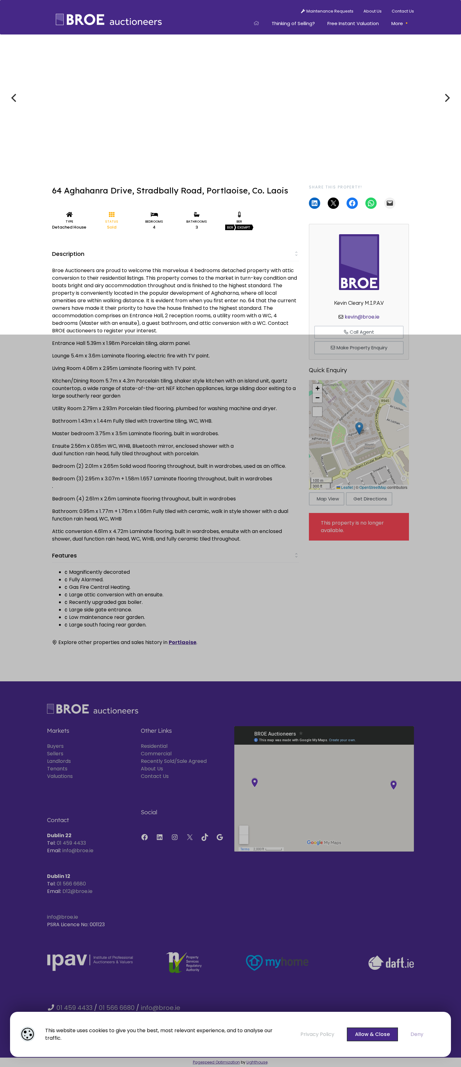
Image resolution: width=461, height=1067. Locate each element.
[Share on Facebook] (352, 203)
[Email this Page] (333, 203)
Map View (328, 498)
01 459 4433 (71, 843)
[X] (189, 837)
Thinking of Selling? (293, 23)
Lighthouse (257, 1062)
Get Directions (370, 498)
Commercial (156, 753)
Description (68, 254)
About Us (152, 768)
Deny (417, 1034)
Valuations (60, 776)
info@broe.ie (77, 850)
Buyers (55, 746)
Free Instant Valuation (353, 23)
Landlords (59, 761)
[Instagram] (174, 837)
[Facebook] (144, 837)
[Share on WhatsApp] (371, 203)
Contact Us (155, 776)
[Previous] (14, 98)
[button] (359, 428)
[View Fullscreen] (317, 411)
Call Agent (361, 332)
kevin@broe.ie (362, 316)
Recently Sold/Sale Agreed (174, 761)
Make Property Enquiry (361, 347)
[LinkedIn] (159, 837)
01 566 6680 (71, 883)
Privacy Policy (317, 1034)
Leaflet (346, 487)
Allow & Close (372, 1034)
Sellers (55, 753)
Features (64, 555)
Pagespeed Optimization (216, 1062)
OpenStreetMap (372, 487)
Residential (154, 746)
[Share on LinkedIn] (314, 203)
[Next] (446, 98)
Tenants (57, 768)
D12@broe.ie (77, 891)
